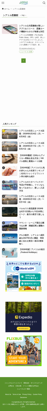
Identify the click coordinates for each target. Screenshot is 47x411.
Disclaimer (23, 397)
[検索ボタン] (44, 3)
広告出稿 (18, 386)
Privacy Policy (26, 394)
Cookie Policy (37, 394)
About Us (8, 394)
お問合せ (11, 386)
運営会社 (26, 383)
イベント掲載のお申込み (31, 386)
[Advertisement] (23, 94)
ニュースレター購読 (23, 389)
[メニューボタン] (3, 3)
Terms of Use (17, 394)
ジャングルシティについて (13, 383)
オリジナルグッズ (36, 383)
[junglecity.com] (23, 3)
